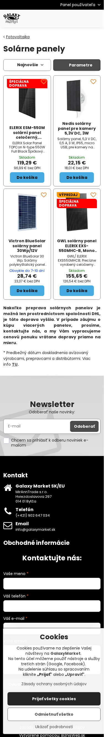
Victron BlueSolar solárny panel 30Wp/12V (27, 245)
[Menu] (97, 18)
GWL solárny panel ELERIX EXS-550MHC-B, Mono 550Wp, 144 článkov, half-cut (76, 250)
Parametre (80, 65)
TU (14, 364)
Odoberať (84, 426)
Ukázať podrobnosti (54, 727)
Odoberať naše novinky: (52, 412)
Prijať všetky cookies (54, 699)
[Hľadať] (70, 18)
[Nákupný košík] (84, 18)
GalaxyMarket (65, 653)
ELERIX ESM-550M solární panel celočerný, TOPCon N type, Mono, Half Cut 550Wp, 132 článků (27, 140)
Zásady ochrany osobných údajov (54, 684)
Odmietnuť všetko (54, 714)
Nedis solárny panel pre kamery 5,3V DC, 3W (77, 128)
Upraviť (75, 674)
